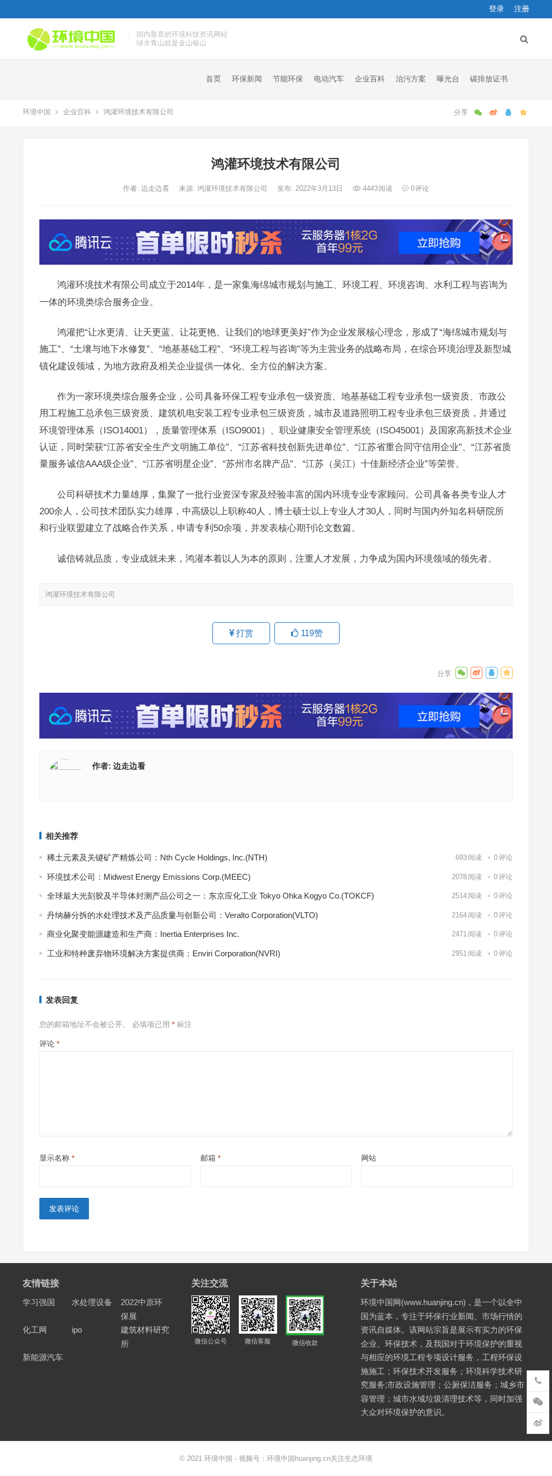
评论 (49, 1043)
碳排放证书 (489, 78)
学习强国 (39, 1302)
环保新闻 (247, 78)
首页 (213, 78)
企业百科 (370, 78)
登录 (496, 8)
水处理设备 (92, 1302)
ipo (77, 1329)
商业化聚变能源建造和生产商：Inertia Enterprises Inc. (143, 934)
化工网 (35, 1329)
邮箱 (210, 1158)
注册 (521, 8)
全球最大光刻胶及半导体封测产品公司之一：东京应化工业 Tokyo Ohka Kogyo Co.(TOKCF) (210, 895)
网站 (368, 1158)
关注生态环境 (351, 1458)
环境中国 (37, 112)
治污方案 (411, 78)
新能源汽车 (43, 1357)
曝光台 (448, 78)
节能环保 (288, 78)
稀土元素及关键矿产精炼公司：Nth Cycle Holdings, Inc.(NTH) (157, 857)
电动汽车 (329, 78)
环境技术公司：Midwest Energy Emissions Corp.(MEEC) (149, 876)
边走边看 (156, 188)
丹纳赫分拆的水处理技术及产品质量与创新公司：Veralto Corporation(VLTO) (182, 915)
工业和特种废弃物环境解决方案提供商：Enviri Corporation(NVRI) (163, 953)
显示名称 (56, 1158)
